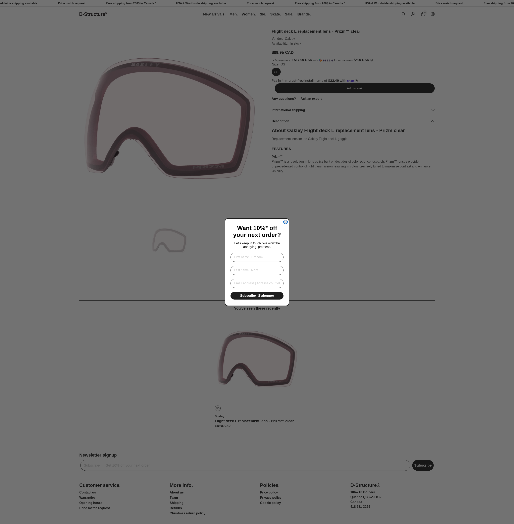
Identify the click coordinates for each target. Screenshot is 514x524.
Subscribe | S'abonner (257, 295)
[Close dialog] (286, 222)
